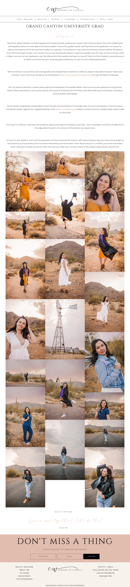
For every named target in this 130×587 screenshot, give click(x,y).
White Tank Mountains (66, 109)
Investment (70, 19)
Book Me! (63, 528)
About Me (42, 19)
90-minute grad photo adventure (76, 75)
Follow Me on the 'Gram (105, 570)
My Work (56, 19)
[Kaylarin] (25, 181)
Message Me (105, 576)
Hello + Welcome (25, 19)
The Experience (87, 19)
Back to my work (64, 512)
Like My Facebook (105, 573)
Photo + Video (106, 19)
